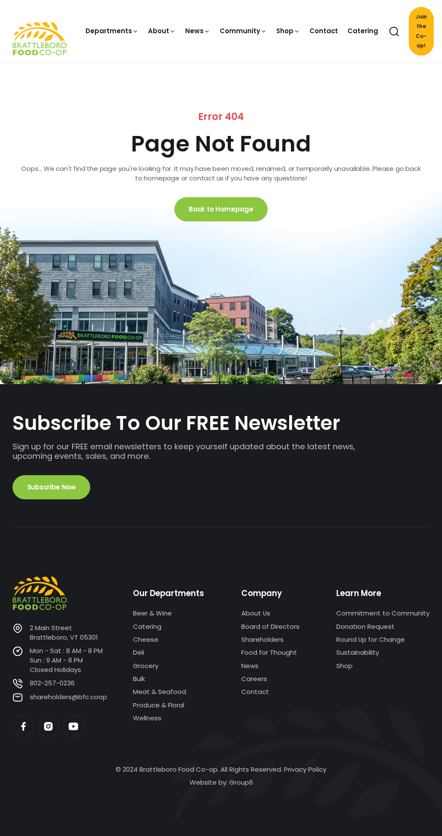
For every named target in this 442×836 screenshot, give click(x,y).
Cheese (145, 639)
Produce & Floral (158, 705)
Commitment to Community (382, 613)
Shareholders (262, 639)
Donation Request (365, 626)
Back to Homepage (221, 209)
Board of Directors (270, 626)
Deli (138, 652)
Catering (147, 626)
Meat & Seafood (159, 691)
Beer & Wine (152, 613)
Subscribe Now (51, 487)
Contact (255, 691)
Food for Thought (269, 652)
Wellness (147, 717)
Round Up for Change (370, 639)
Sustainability (357, 652)
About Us (255, 613)
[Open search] (394, 31)
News (250, 665)
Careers (254, 678)
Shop (344, 665)
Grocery (145, 665)
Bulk (139, 678)
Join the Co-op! (421, 31)
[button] (112, 31)
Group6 (241, 782)
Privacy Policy (305, 769)
